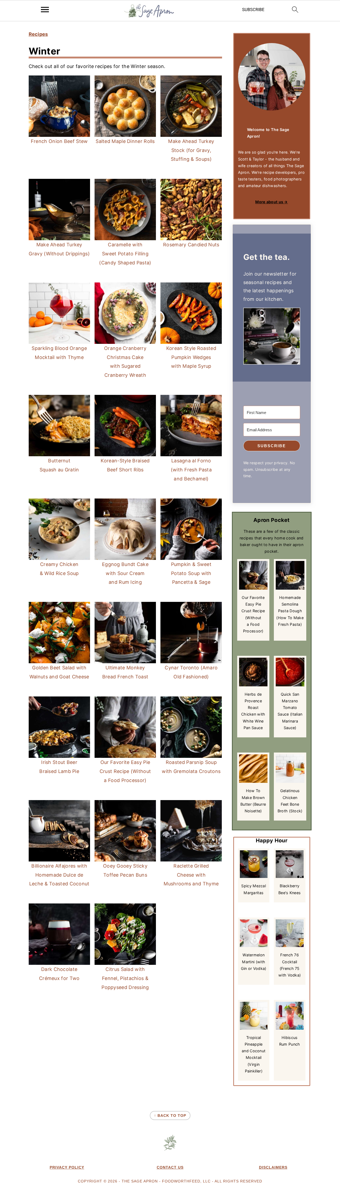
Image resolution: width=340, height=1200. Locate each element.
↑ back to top (170, 1115)
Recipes (38, 34)
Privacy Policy (67, 1167)
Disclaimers (273, 1167)
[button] (271, 337)
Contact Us (170, 1167)
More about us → (271, 202)
